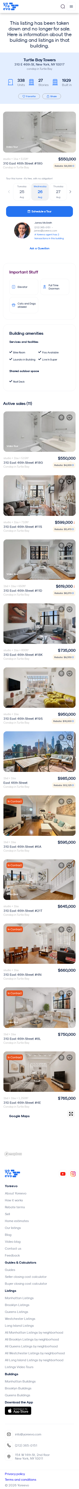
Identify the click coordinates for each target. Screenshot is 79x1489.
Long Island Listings (19, 1325)
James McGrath (43, 222)
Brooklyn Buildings (18, 1388)
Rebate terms (15, 1207)
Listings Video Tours (19, 1367)
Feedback (12, 1255)
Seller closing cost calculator (26, 1276)
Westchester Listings (20, 1318)
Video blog (12, 1241)
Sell (7, 1214)
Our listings (13, 1228)
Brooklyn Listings (17, 1305)
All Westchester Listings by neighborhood (35, 1353)
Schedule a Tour (41, 211)
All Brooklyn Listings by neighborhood (32, 1339)
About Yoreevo (15, 1193)
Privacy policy (15, 1474)
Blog (8, 1234)
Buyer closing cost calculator (26, 1283)
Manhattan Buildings (20, 1381)
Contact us (13, 1248)
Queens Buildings (17, 1395)
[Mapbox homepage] (13, 1154)
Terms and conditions (20, 1479)
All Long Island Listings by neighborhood (34, 1360)
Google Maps (19, 1116)
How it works (14, 1200)
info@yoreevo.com (28, 1434)
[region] (39, 1133)
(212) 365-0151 (43, 227)
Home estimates (17, 1221)
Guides (10, 1270)
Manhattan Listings (19, 1298)
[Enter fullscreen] (71, 1114)
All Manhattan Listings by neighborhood (34, 1332)
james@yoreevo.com (45, 230)
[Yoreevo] (12, 1176)
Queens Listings (16, 1312)
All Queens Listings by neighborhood (31, 1346)
